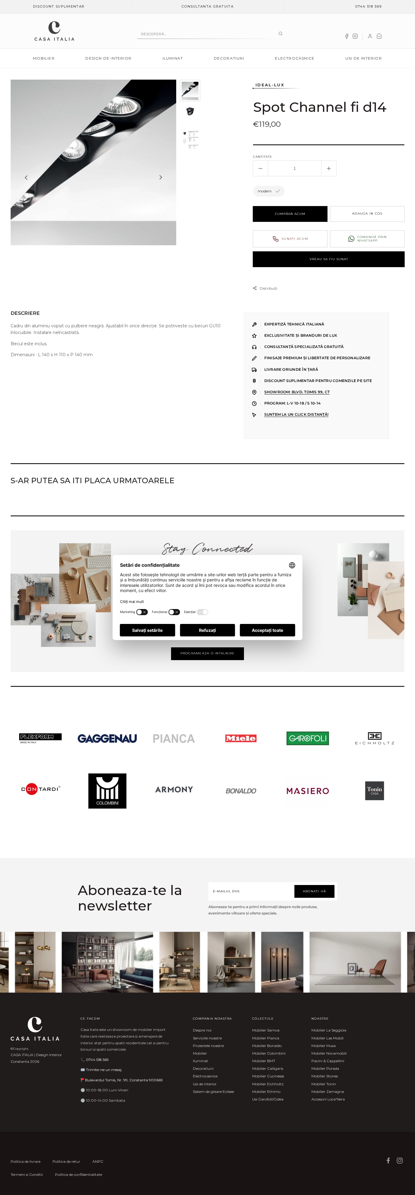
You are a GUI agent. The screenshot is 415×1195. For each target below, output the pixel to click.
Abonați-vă (314, 891)
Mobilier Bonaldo (267, 1045)
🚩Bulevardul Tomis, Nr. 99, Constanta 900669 (122, 1080)
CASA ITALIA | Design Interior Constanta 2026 (36, 1058)
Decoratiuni (229, 58)
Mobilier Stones (324, 1076)
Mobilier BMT (263, 1061)
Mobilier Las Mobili (327, 1038)
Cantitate (262, 157)
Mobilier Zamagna (327, 1091)
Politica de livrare (25, 1161)
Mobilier (44, 58)
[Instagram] (355, 37)
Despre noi (202, 1030)
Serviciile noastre (207, 1038)
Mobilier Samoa (266, 1030)
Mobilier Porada (325, 1068)
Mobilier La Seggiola (328, 1030)
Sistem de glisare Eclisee (213, 1091)
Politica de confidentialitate (78, 1174)
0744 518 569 (368, 6)
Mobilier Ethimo (266, 1091)
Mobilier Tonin (323, 1084)
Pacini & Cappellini (327, 1061)
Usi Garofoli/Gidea (267, 1099)
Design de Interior (108, 58)
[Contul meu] (370, 37)
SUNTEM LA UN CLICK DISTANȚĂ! (296, 414)
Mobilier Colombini (269, 1053)
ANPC (97, 1161)
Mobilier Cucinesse (268, 1076)
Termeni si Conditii (27, 1174)
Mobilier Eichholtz (268, 1084)
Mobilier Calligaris (267, 1068)
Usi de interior (363, 58)
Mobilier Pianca (265, 1038)
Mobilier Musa (323, 1045)
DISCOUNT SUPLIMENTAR (58, 6)
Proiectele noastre (208, 1045)
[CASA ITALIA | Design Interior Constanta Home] (54, 31)
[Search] (280, 34)
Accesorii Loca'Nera (328, 1099)
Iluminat (173, 58)
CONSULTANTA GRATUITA (207, 6)
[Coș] (379, 37)
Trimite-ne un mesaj (104, 1069)
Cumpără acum (290, 214)
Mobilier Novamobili (329, 1053)
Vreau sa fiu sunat (329, 259)
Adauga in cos (367, 213)
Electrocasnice (294, 58)
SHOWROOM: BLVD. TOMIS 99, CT (297, 392)
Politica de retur (66, 1161)
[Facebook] (346, 37)
